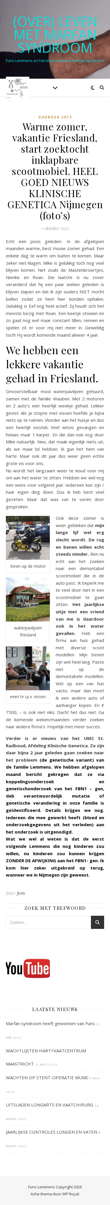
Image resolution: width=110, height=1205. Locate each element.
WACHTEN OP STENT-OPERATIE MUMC (47, 1077)
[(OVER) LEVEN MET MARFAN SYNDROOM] (17, 87)
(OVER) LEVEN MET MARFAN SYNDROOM (55, 34)
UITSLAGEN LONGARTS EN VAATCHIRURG (49, 1105)
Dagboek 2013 (55, 117)
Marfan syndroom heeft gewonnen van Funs (50, 1023)
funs (21, 893)
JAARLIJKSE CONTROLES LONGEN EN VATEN (51, 1132)
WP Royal (70, 1194)
